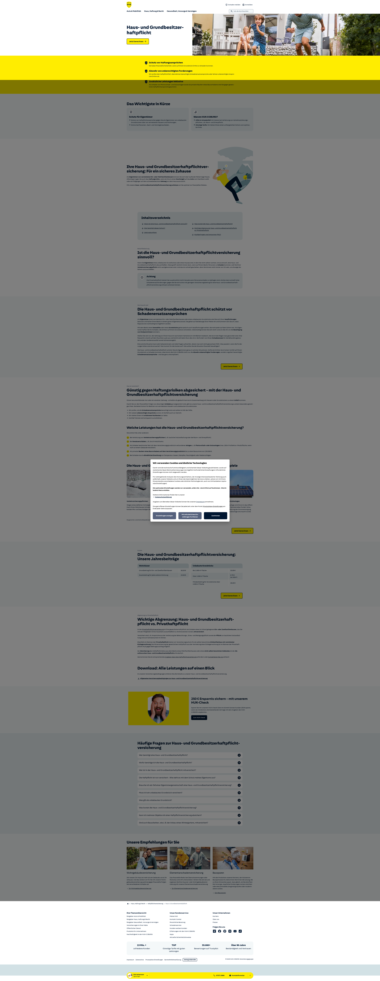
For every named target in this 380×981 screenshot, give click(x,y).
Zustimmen (215, 516)
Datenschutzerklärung (163, 497)
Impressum (200, 502)
